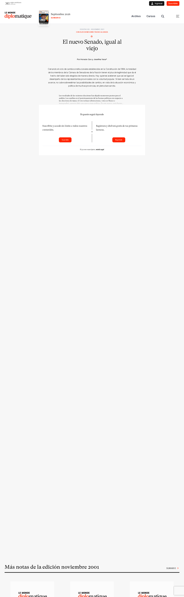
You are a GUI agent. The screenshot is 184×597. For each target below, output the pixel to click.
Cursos (150, 16)
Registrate (118, 140)
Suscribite (65, 140)
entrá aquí (100, 149)
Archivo (136, 16)
